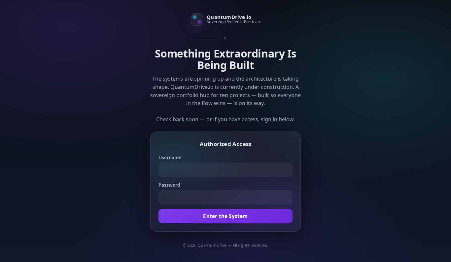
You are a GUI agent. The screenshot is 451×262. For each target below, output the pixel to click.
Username (169, 157)
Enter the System (225, 216)
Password (169, 185)
